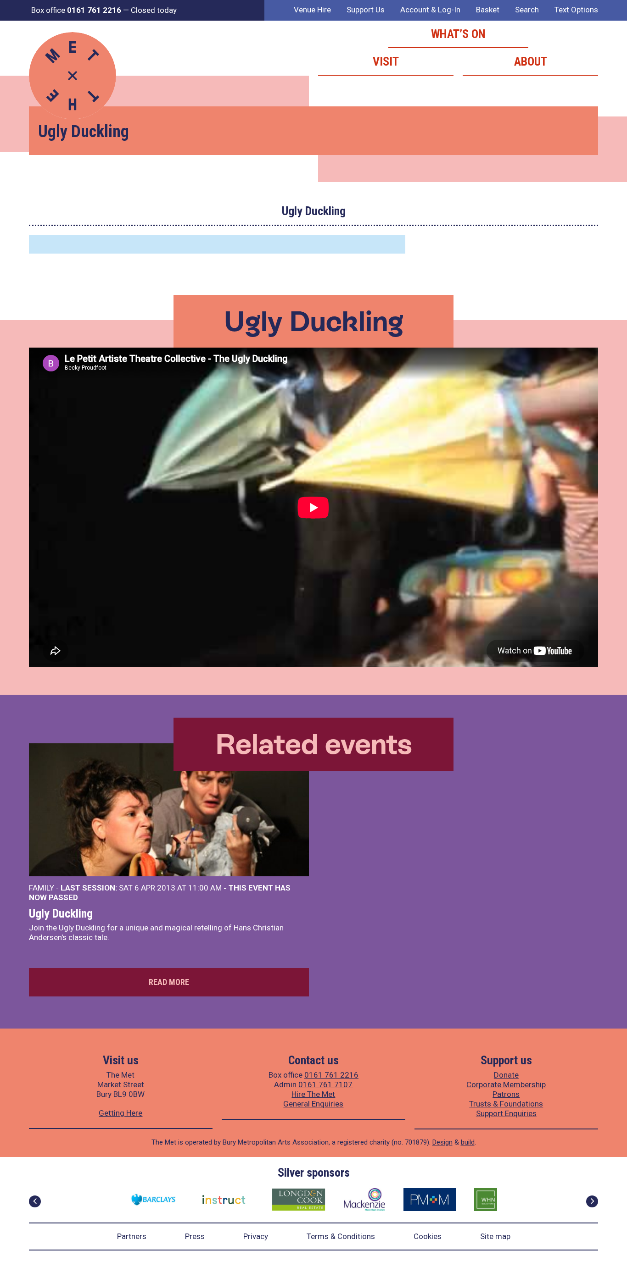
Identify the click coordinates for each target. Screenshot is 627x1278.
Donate (506, 1074)
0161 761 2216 (331, 1074)
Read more (169, 982)
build (468, 1142)
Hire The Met (313, 1094)
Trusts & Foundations (506, 1103)
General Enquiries (313, 1103)
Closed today (154, 10)
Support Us (366, 10)
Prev (35, 1201)
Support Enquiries (506, 1113)
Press (195, 1236)
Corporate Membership (506, 1084)
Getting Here (120, 1113)
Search (527, 10)
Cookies (428, 1236)
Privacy (255, 1236)
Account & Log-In (430, 10)
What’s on (458, 34)
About (530, 61)
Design (442, 1142)
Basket (487, 10)
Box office (76, 10)
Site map (495, 1236)
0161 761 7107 (325, 1084)
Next (592, 1201)
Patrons (506, 1094)
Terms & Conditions (341, 1236)
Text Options (576, 10)
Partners (131, 1236)
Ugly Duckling (61, 913)
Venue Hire (312, 10)
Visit (386, 61)
